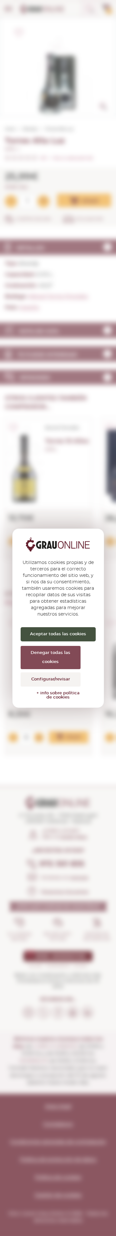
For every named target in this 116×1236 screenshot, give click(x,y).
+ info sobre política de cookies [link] (58, 695)
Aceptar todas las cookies (58, 634)
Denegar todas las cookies (50, 657)
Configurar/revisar (50, 679)
